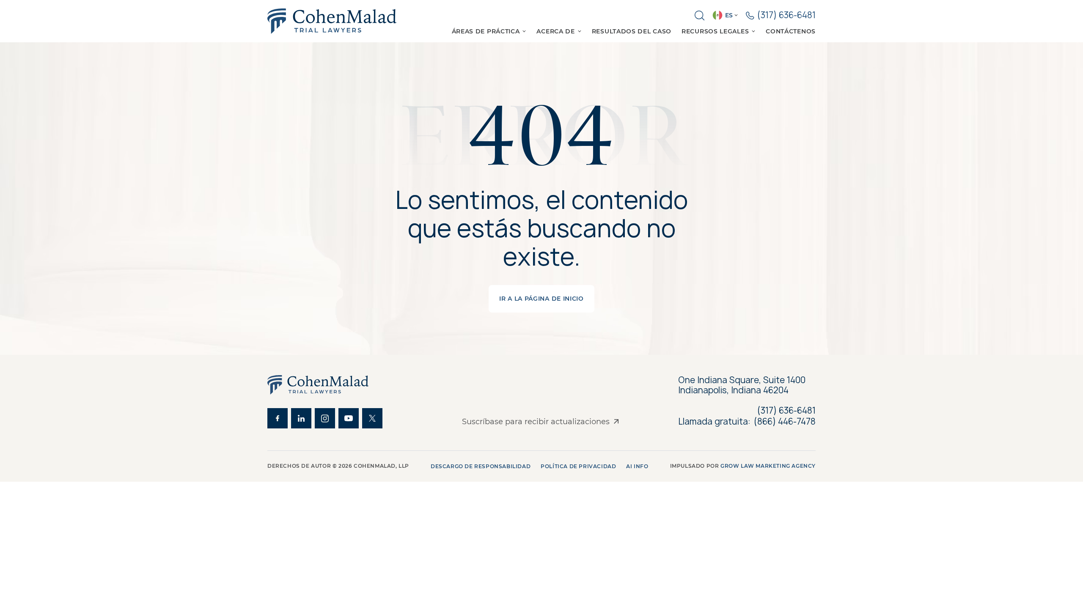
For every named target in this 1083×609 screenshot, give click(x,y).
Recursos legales (715, 31)
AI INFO (637, 466)
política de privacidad (578, 466)
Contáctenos (791, 31)
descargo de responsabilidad (481, 466)
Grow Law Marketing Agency (768, 466)
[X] (372, 418)
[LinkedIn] (301, 418)
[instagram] (325, 418)
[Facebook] (277, 418)
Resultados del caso (631, 31)
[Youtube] (348, 418)
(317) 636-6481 (786, 410)
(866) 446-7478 (785, 422)
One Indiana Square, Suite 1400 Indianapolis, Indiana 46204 (741, 385)
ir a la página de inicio (541, 298)
